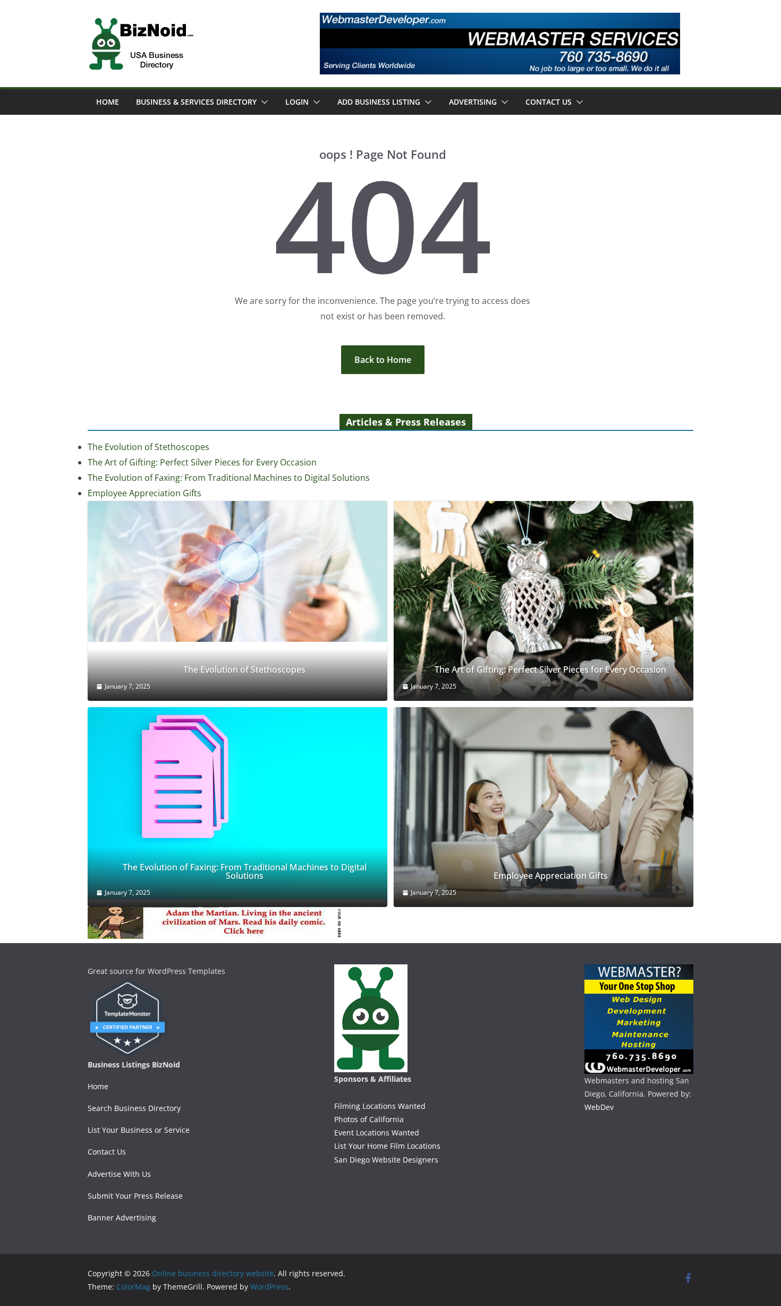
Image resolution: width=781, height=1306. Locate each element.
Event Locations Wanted (376, 1132)
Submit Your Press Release (135, 1196)
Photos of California (369, 1119)
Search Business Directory (134, 1108)
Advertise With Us (119, 1174)
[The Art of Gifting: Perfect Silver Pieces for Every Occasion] (543, 601)
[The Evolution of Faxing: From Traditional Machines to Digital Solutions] (237, 803)
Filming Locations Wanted (380, 1106)
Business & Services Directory (196, 102)
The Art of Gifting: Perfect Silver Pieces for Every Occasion (202, 462)
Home (107, 102)
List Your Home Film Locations (387, 1146)
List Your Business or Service (139, 1130)
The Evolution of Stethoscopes (148, 447)
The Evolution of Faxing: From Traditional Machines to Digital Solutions (229, 478)
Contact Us (548, 102)
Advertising (473, 102)
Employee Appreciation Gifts (144, 493)
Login (297, 102)
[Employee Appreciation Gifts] (543, 807)
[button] (262, 102)
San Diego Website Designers (386, 1160)
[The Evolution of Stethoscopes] (237, 571)
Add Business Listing (378, 102)
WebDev (599, 1107)
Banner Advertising (122, 1217)
